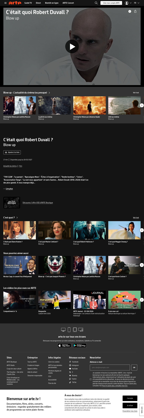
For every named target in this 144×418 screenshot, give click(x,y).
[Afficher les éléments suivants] (142, 105)
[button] (96, 3)
